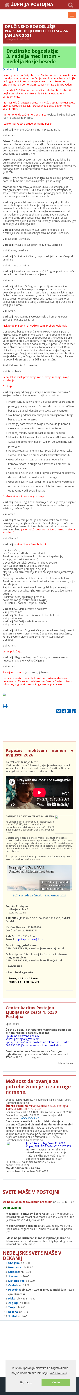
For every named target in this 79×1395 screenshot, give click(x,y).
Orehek (13, 1285)
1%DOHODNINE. (29, 1118)
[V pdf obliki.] (10, 69)
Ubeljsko (14, 1263)
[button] (70, 5)
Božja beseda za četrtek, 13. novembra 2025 (39, 895)
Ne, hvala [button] (26, 1382)
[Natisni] (5, 707)
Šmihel (12, 1316)
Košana (13, 1312)
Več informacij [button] (58, 1373)
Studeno (13, 1272)
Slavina (13, 1276)
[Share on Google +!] (69, 712)
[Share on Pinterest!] (74, 712)
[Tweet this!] (58, 712)
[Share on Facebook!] (64, 712)
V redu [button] (56, 1382)
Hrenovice (14, 1267)
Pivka (11, 1298)
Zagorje (13, 1303)
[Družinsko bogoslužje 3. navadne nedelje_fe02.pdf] (5, 696)
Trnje (11, 1307)
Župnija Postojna (32, 4)
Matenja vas (16, 1280)
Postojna (14, 1289)
